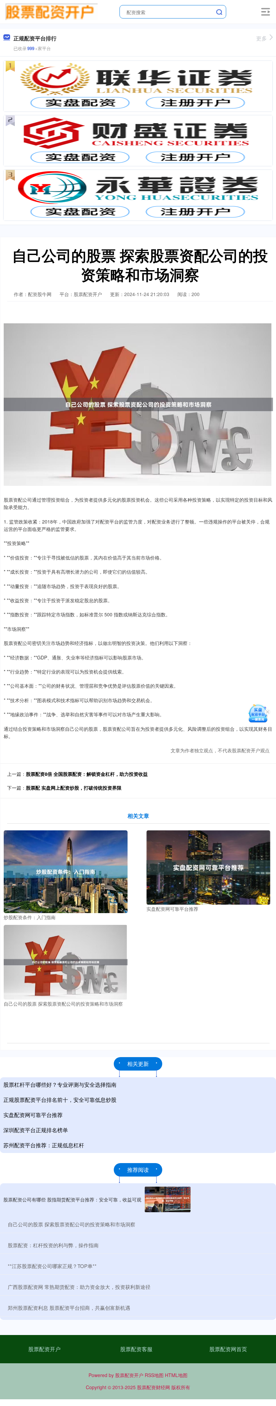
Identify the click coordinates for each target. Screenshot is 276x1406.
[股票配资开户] (51, 11)
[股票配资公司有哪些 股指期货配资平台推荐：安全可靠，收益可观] (168, 1199)
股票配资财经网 (153, 1387)
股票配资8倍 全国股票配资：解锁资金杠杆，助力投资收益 (87, 773)
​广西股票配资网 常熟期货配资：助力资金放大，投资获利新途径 (79, 1286)
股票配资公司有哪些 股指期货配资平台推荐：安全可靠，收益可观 (72, 1199)
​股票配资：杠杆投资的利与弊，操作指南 (53, 1245)
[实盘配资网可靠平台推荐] (208, 866)
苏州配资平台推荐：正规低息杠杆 (43, 1145)
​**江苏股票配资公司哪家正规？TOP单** (52, 1265)
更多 (261, 38)
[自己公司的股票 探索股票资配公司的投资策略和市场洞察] (66, 961)
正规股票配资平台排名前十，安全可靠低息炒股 (59, 1100)
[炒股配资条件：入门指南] (66, 871)
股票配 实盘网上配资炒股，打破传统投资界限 (74, 787)
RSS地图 (154, 1375)
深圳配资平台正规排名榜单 (35, 1130)
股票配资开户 (44, 1349)
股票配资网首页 (228, 1349)
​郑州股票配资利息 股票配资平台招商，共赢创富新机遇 (69, 1307)
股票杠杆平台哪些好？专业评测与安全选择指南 (59, 1084)
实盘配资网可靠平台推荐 (33, 1115)
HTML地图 (176, 1375)
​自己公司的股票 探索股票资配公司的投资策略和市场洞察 (71, 1224)
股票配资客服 (136, 1349)
